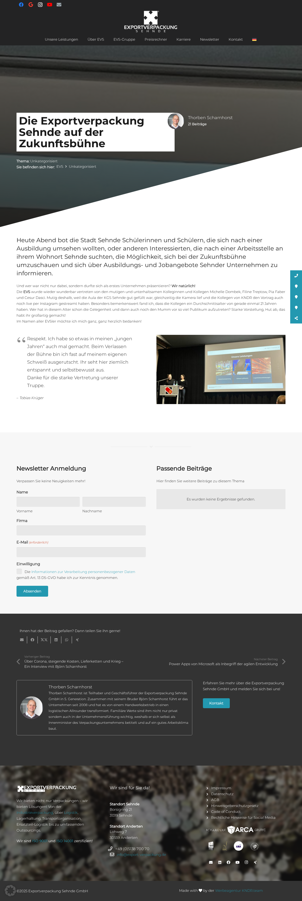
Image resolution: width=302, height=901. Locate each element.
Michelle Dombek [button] (225, 291)
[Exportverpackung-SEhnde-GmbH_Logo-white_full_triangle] (151, 21)
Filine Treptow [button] (254, 291)
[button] (80, 39)
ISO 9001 (39, 841)
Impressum (221, 788)
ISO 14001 (64, 841)
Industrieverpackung (35, 812)
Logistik (71, 812)
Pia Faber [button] (276, 291)
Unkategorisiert (44, 161)
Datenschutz (222, 794)
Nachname (92, 511)
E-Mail (32, 542)
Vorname (25, 511)
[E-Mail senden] (22, 639)
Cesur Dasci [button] (35, 297)
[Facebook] (21, 4)
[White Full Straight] (55, 789)
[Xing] (255, 862)
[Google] (30, 4)
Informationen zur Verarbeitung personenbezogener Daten (83, 571)
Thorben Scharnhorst (70, 686)
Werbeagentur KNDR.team (239, 890)
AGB (215, 800)
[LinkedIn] (219, 862)
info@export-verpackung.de (141, 854)
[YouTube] (49, 4)
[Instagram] (40, 4)
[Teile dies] (32, 639)
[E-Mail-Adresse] (59, 4)
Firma (22, 520)
